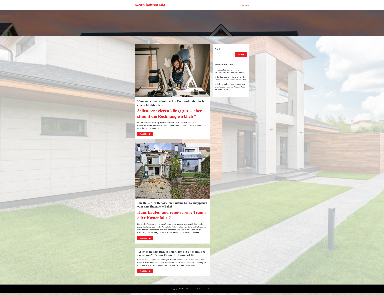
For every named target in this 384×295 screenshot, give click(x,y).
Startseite (245, 5)
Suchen (219, 49)
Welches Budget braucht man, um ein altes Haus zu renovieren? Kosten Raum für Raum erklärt (230, 87)
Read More (144, 134)
